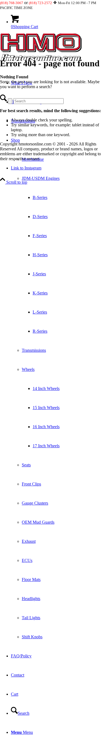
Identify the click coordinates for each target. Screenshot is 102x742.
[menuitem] (56, 388)
